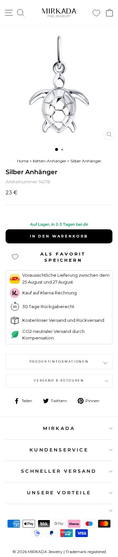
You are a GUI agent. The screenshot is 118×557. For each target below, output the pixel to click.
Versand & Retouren (59, 380)
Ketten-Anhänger (49, 160)
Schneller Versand (59, 471)
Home (23, 160)
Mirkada (59, 428)
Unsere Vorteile (59, 493)
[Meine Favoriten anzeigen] (96, 13)
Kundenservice (59, 450)
